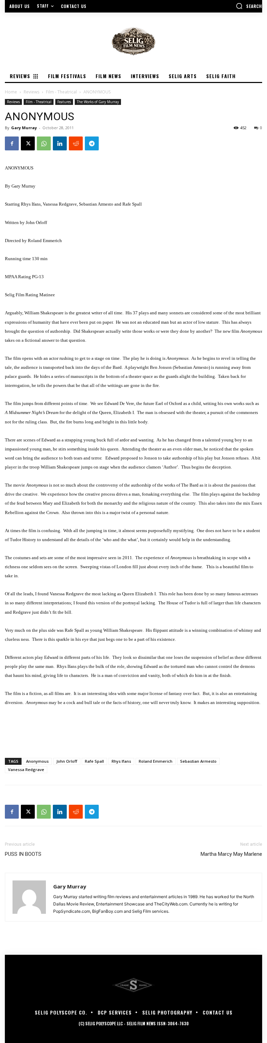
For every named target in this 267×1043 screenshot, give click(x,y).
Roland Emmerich (155, 761)
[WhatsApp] (44, 143)
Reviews (31, 92)
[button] (249, 5)
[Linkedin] (60, 143)
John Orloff (66, 761)
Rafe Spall (94, 761)
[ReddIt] (76, 143)
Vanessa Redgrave (26, 769)
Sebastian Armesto (198, 761)
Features (64, 101)
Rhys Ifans (121, 761)
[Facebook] (12, 143)
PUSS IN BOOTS (23, 854)
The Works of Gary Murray (98, 101)
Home (11, 92)
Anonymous (37, 761)
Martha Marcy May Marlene (231, 854)
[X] (28, 143)
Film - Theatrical (61, 92)
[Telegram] (92, 143)
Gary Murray (24, 127)
